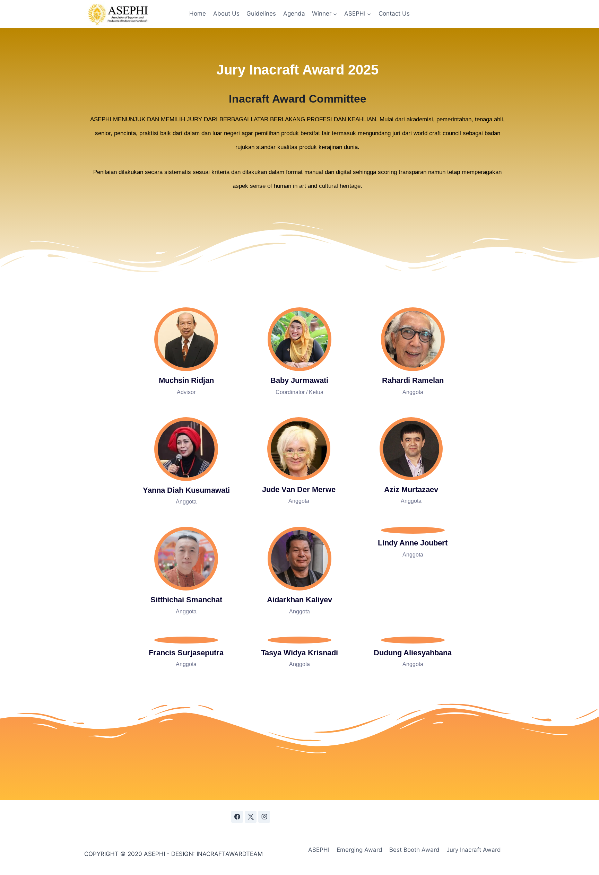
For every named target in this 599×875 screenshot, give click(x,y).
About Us (226, 13)
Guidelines (261, 13)
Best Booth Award (414, 849)
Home (197, 13)
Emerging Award (359, 849)
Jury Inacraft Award (473, 849)
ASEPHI (318, 849)
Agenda (294, 13)
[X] (251, 817)
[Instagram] (264, 817)
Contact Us (394, 13)
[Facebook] (237, 817)
